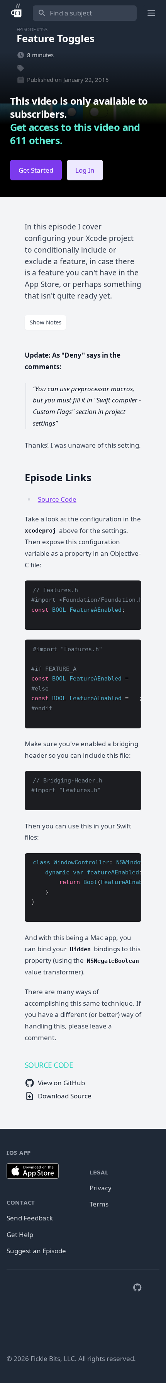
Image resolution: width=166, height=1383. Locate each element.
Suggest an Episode (36, 1250)
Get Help (20, 1234)
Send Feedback (30, 1217)
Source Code (57, 499)
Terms (99, 1204)
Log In (85, 170)
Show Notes (45, 322)
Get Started (36, 170)
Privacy (101, 1187)
